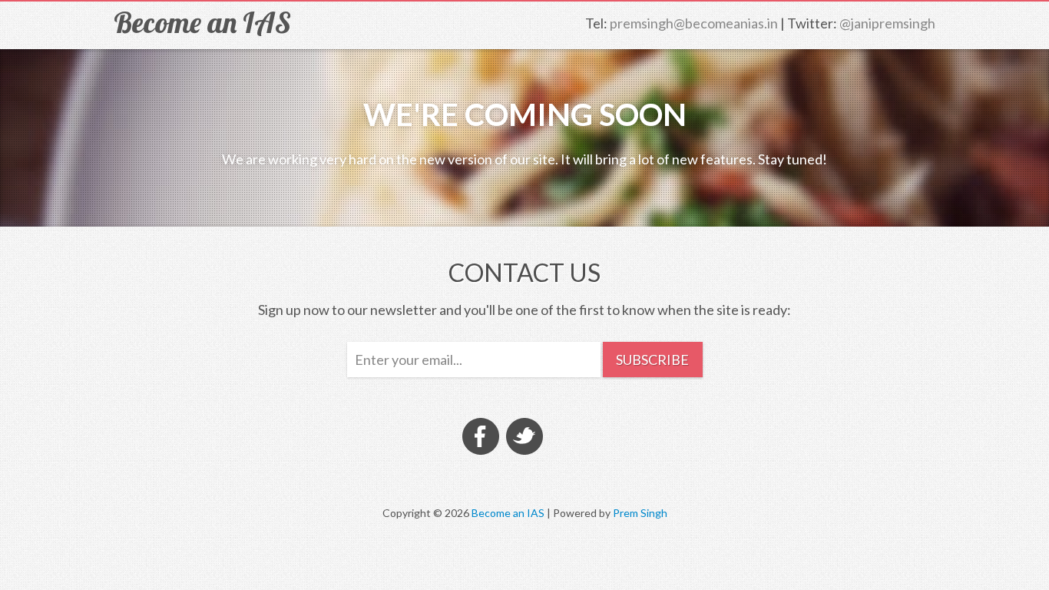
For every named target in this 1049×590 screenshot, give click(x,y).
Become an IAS (202, 22)
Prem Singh (640, 512)
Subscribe (652, 359)
